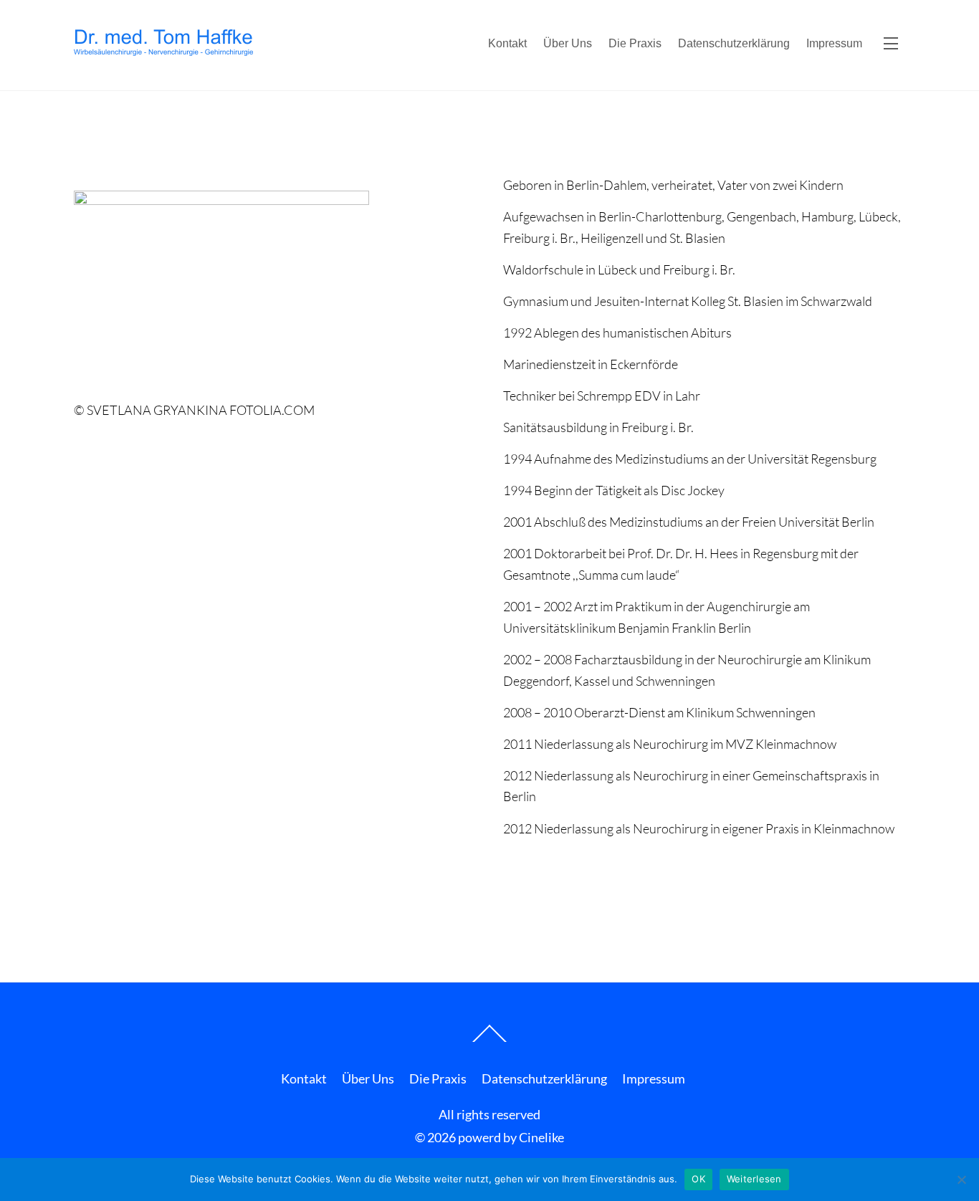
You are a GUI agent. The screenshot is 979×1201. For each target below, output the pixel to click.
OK (698, 1179)
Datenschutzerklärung (734, 43)
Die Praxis (635, 43)
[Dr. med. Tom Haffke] (163, 48)
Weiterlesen (754, 1179)
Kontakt (507, 43)
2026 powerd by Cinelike (495, 1137)
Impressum (834, 43)
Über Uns (567, 43)
